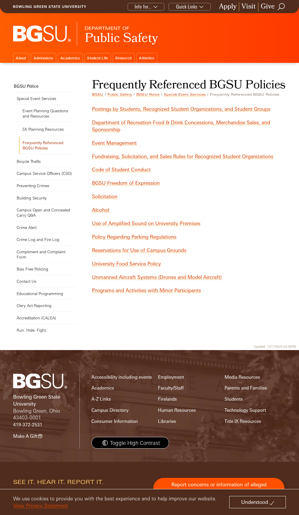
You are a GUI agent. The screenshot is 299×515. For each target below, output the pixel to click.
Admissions (43, 58)
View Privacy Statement (40, 505)
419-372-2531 (27, 425)
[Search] (281, 6)
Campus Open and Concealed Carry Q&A (43, 212)
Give (268, 6)
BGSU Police (147, 94)
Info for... (143, 7)
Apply (228, 6)
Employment (171, 377)
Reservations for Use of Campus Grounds (139, 250)
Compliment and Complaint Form (41, 254)
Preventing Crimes (33, 185)
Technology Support (245, 410)
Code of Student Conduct (121, 169)
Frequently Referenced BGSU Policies (42, 145)
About (21, 58)
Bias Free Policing (32, 268)
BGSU (97, 94)
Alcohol (101, 210)
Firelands (167, 399)
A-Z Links (101, 399)
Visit (248, 6)
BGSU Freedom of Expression (126, 183)
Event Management (114, 143)
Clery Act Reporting (34, 305)
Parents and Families (246, 388)
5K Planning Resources (43, 129)
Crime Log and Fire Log (38, 239)
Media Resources (242, 377)
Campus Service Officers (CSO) (44, 173)
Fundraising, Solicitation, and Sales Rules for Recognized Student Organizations (182, 156)
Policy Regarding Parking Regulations (134, 237)
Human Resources (177, 410)
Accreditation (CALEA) (36, 317)
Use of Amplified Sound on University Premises (146, 223)
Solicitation (104, 196)
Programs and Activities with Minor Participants (146, 290)
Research (123, 58)
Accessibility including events (121, 377)
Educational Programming (40, 293)
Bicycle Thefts (29, 161)
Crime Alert (26, 227)
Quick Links (186, 7)
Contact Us (26, 281)
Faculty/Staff (171, 388)
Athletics (146, 58)
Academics (70, 58)
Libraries (167, 421)
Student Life (97, 58)
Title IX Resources (243, 421)
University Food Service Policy (126, 264)
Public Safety (119, 94)
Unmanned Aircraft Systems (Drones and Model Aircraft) (157, 277)
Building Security (32, 197)
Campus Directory (109, 410)
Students (234, 399)
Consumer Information (114, 421)
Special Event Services (185, 94)
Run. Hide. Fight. (32, 330)
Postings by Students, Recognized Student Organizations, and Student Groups (181, 109)
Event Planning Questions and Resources (45, 113)
